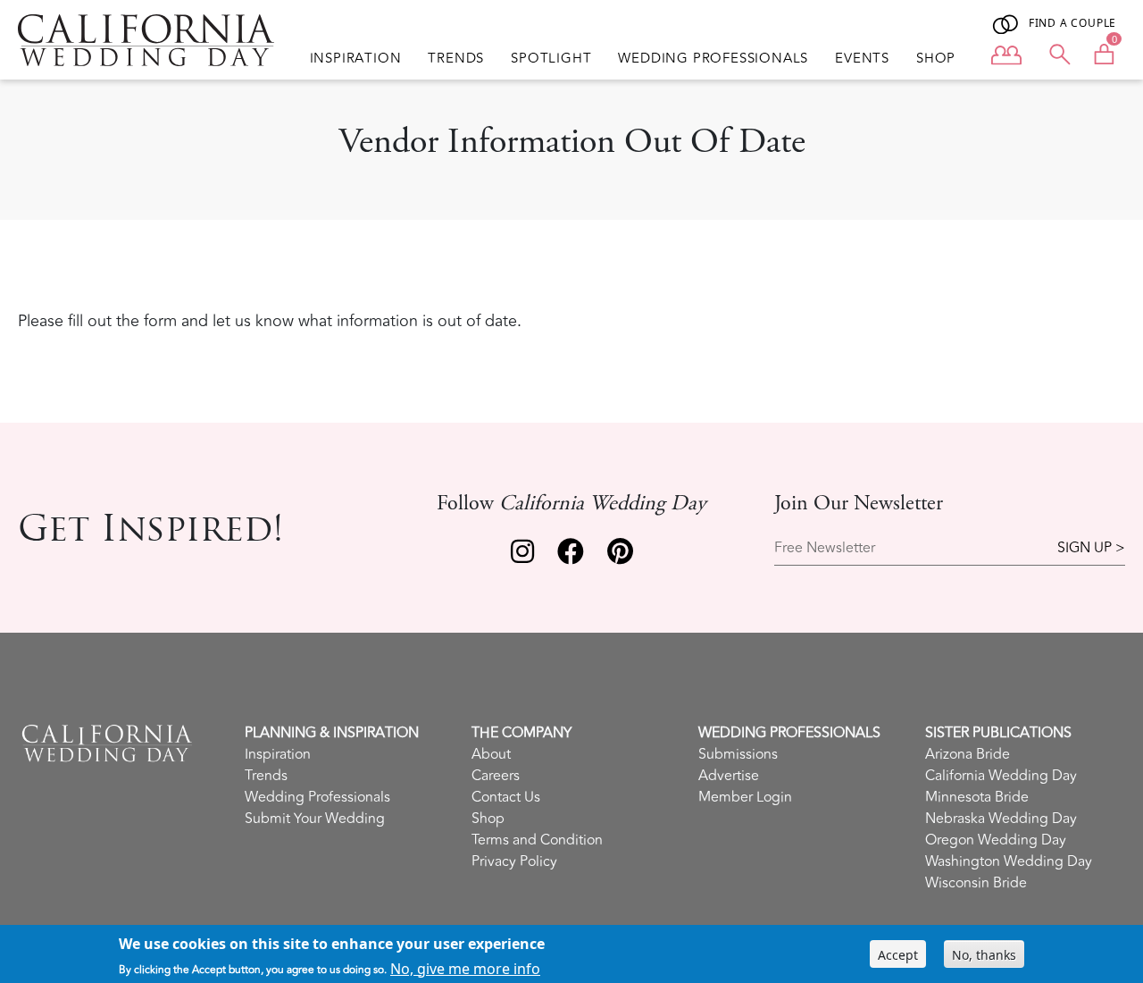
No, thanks (984, 953)
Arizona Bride (967, 754)
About (491, 754)
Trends (456, 59)
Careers (495, 775)
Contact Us (505, 797)
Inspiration (356, 59)
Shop (935, 59)
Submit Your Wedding (315, 818)
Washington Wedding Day (1008, 861)
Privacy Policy (514, 861)
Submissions (738, 754)
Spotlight (551, 59)
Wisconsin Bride (976, 883)
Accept (898, 953)
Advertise (728, 775)
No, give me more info (465, 968)
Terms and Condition (537, 840)
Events (862, 59)
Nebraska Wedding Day (1001, 818)
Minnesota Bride (977, 797)
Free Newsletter (824, 548)
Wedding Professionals (713, 59)
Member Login (745, 797)
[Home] (146, 40)
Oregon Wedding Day (995, 840)
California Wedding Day (1001, 775)
